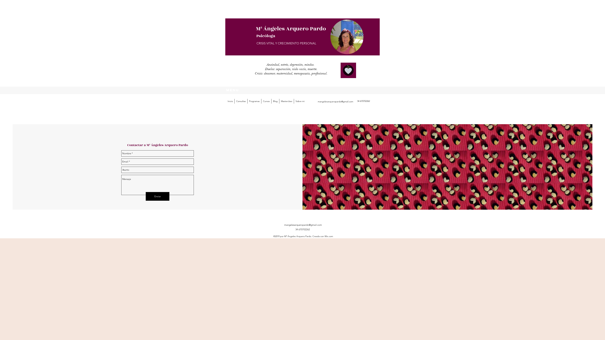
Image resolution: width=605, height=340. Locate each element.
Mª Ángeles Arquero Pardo (291, 29)
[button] (254, 101)
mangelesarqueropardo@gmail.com (335, 101)
